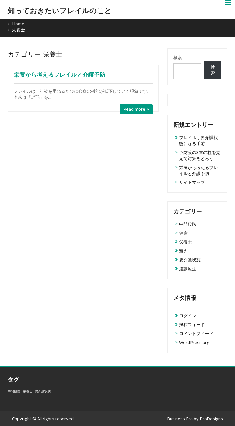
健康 (183, 233)
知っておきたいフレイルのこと (60, 10)
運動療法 (187, 268)
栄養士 (185, 242)
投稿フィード (192, 324)
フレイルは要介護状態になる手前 (198, 140)
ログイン (187, 315)
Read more (134, 109)
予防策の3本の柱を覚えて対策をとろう (199, 155)
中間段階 (187, 224)
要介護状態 (190, 259)
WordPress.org (194, 342)
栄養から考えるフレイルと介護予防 (59, 74)
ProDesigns (211, 418)
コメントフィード (196, 333)
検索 (177, 57)
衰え (183, 251)
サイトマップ (192, 182)
